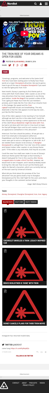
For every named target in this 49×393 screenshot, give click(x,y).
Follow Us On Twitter (24, 356)
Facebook (13, 65)
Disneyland (19, 83)
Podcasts (33, 383)
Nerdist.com (4, 385)
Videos (42, 383)
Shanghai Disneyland (29, 85)
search (35, 4)
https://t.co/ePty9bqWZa (20, 348)
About (24, 383)
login (41, 4)
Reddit (21, 65)
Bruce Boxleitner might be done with (28, 123)
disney (4, 194)
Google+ (17, 65)
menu (46, 4)
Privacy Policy (28, 385)
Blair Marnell (19, 62)
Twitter (9, 65)
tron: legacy (42, 194)
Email (25, 65)
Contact (15, 383)
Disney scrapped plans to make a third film (22, 159)
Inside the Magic (18, 98)
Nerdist (9, 4)
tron (35, 194)
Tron (3, 81)
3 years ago (6, 352)
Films (5, 72)
